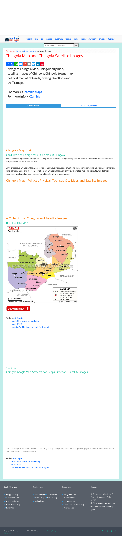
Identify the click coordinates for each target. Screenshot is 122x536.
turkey (111, 39)
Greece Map (66, 487)
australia (59, 39)
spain (83, 39)
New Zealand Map (13, 504)
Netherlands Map (13, 501)
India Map (10, 508)
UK (42, 39)
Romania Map (69, 501)
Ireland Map (52, 494)
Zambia (35, 96)
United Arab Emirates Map (74, 504)
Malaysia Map (69, 498)
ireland (102, 39)
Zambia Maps (33, 92)
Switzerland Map (12, 498)
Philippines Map (12, 494)
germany (92, 39)
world (29, 39)
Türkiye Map (40, 494)
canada (49, 39)
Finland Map (40, 501)
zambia (33, 51)
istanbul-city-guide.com (106, 503)
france (68, 39)
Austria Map (39, 498)
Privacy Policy (51, 531)
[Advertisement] (61, 17)
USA (36, 39)
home (18, 51)
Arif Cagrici (18, 318)
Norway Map (69, 508)
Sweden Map (52, 498)
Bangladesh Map (70, 494)
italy (76, 39)
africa (25, 51)
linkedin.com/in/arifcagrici (37, 327)
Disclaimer (7, 533)
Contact (94, 487)
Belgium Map (38, 487)
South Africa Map (10, 487)
